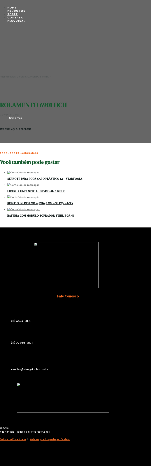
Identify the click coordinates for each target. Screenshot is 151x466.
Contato (15, 17)
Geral (20, 76)
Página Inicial (7, 76)
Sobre (12, 14)
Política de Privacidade (13, 439)
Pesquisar (16, 21)
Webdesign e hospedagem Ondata (50, 439)
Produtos (16, 11)
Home (12, 7)
